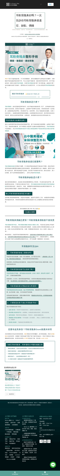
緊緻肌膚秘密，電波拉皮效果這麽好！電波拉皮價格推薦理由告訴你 (26, 348)
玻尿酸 (11, 455)
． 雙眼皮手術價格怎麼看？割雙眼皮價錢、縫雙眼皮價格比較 (29, 459)
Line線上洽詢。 (44, 338)
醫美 (26, 334)
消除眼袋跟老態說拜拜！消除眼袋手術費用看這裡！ (21, 353)
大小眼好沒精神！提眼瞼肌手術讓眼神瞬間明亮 (20, 359)
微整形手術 (7, 446)
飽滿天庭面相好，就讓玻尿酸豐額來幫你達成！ (20, 351)
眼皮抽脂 (7, 434)
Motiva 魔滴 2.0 (9, 420)
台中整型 (25, 338)
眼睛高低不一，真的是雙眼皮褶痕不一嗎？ (19, 356)
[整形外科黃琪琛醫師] (12, 4)
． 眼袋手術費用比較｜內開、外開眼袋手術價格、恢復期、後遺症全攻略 (29, 444)
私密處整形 (12, 443)
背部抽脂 (14, 434)
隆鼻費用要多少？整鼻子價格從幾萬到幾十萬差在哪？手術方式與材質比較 (12, 387)
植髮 (6, 439)
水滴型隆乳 (15, 425)
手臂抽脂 (9, 432)
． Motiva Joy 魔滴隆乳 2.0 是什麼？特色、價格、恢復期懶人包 (29, 428)
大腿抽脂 (17, 429)
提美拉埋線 (10, 450)
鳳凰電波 (7, 448)
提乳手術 (13, 422)
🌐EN (50, 4)
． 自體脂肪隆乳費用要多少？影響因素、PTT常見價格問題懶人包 (29, 435)
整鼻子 (7, 79)
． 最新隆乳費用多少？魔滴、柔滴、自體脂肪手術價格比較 (29, 422)
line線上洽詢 (30, 212)
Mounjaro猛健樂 (11, 459)
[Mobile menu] (41, 4)
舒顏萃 (12, 457)
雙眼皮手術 (12, 439)
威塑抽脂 (11, 429)
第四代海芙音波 (16, 448)
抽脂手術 (7, 427)
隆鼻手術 (11, 441)
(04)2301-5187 (47, 418)
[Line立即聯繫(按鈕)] (53, 465)
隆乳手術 (7, 418)
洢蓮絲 (18, 457)
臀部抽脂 (15, 432)
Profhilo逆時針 (13, 452)
